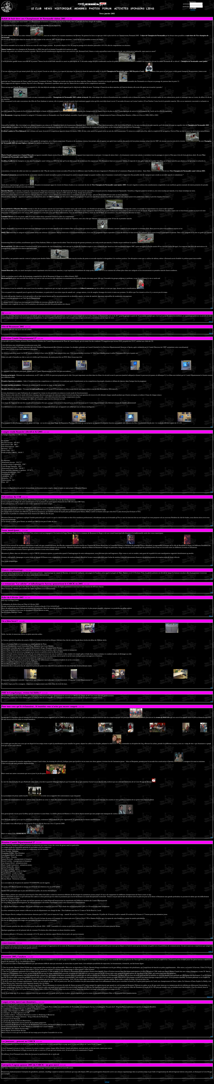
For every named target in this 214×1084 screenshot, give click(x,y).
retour (107, 1082)
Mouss (211, 333)
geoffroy (210, 951)
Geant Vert (210, 996)
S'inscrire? (192, 9)
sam (211, 307)
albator (211, 321)
